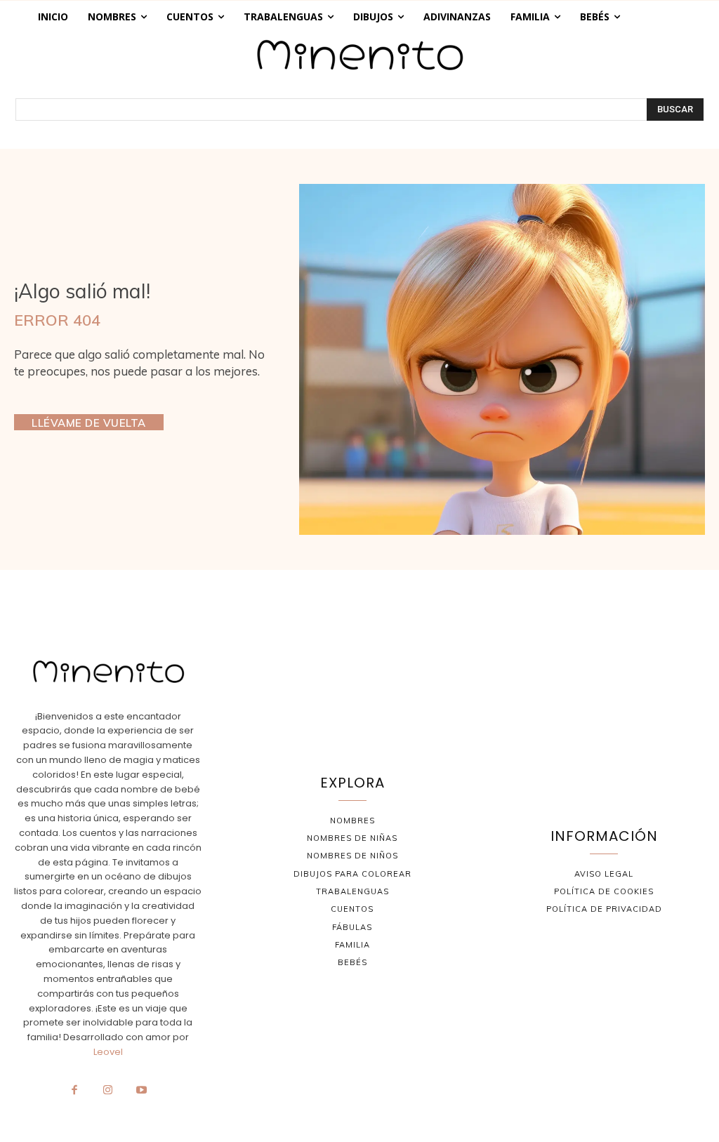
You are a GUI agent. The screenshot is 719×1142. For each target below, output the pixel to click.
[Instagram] (108, 1090)
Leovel (108, 1051)
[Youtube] (141, 1090)
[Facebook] (74, 1090)
